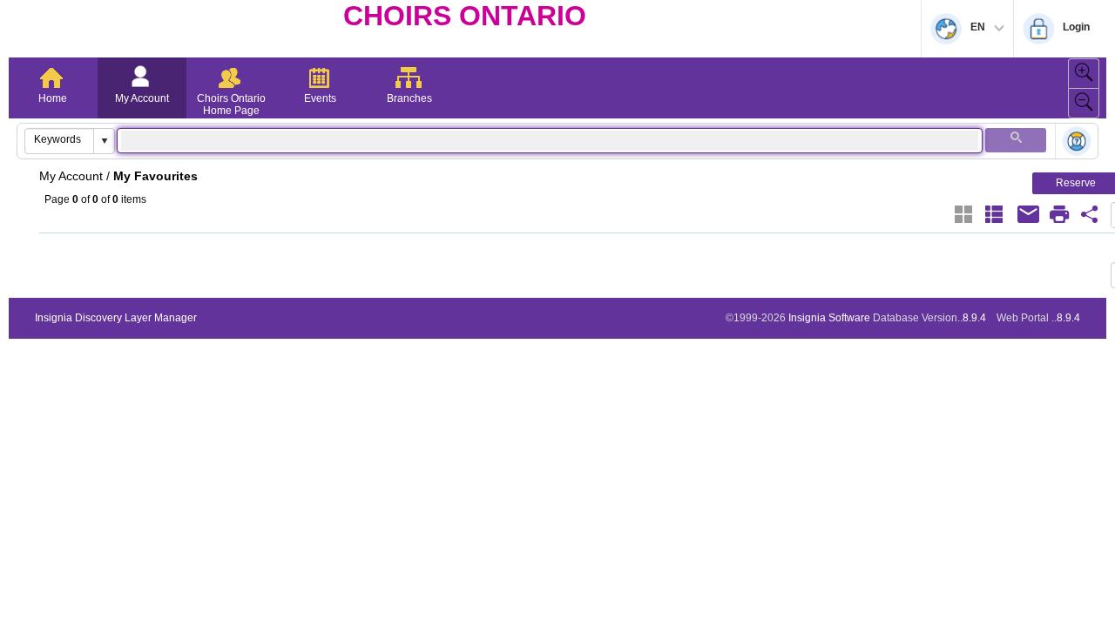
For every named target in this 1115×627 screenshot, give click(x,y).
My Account (142, 98)
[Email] (1029, 214)
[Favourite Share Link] (1090, 214)
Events (320, 98)
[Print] (1059, 214)
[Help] (1077, 142)
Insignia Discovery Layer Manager (116, 318)
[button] (103, 141)
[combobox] (59, 139)
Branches (409, 98)
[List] (994, 214)
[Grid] (963, 214)
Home (52, 98)
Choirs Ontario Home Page (231, 104)
